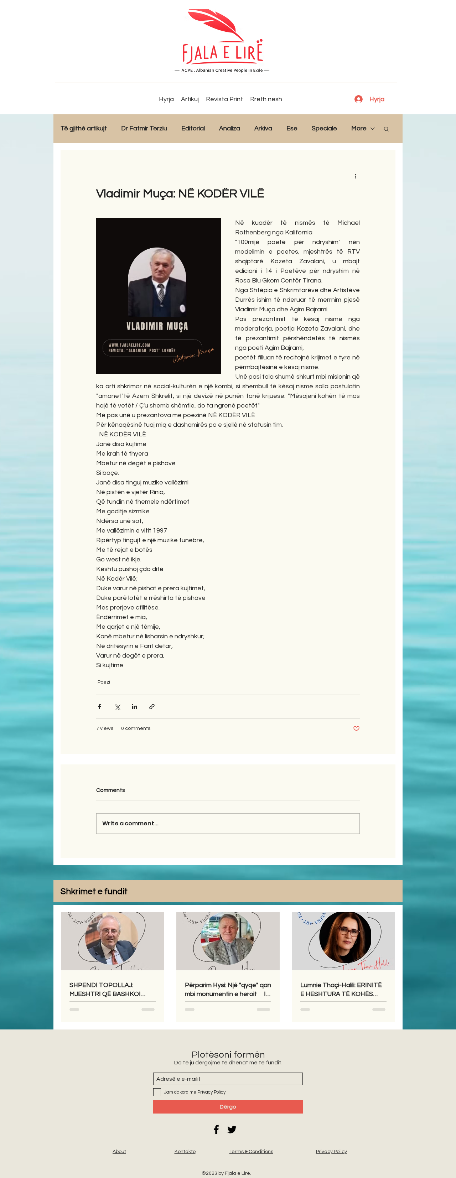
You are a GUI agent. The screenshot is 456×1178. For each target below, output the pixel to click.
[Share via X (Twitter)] (117, 706)
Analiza (229, 128)
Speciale (324, 128)
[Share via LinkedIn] (134, 706)
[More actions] (355, 175)
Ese (291, 128)
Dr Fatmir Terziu (144, 128)
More (359, 128)
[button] (386, 128)
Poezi (104, 682)
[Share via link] (152, 706)
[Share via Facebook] (99, 706)
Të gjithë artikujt (84, 128)
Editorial (193, 128)
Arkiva (263, 128)
